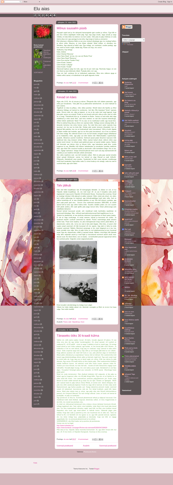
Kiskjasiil (128, 191)
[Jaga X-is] (98, 83)
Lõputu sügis (129, 159)
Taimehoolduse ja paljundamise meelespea (47, 53)
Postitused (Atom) (90, 452)
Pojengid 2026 (129, 332)
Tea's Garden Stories (129, 339)
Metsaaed (128, 239)
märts (36, 94)
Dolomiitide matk (130, 342)
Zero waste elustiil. (130, 241)
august (36, 119)
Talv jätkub (64, 185)
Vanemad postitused (107, 446)
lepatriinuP (129, 219)
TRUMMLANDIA (130, 366)
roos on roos (129, 312)
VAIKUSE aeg (129, 185)
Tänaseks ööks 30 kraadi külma (78, 335)
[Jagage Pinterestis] (102, 83)
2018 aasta (128, 203)
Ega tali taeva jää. (130, 104)
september (37, 115)
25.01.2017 (128, 281)
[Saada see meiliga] (93, 83)
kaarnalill (128, 165)
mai (35, 88)
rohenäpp (128, 303)
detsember (37, 105)
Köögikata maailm (131, 209)
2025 (126, 322)
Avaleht (86, 446)
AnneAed (128, 130)
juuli (35, 122)
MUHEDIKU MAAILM (129, 260)
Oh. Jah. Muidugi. (131, 295)
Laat (126, 86)
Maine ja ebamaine (131, 297)
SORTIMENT (38, 72)
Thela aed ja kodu (131, 348)
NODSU (127, 287)
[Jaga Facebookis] (100, 83)
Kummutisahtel (130, 201)
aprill (35, 91)
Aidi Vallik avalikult (132, 120)
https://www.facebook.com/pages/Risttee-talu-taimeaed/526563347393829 (82, 428)
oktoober (37, 112)
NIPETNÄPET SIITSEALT (129, 278)
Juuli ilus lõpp (129, 350)
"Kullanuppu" (129, 305)
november (37, 108)
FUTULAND (129, 140)
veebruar (37, 98)
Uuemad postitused (65, 446)
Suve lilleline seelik (132, 320)
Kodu (35, 463)
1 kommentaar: (83, 319)
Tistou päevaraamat (132, 356)
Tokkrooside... (129, 313)
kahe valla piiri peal (132, 173)
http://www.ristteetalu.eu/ (65, 425)
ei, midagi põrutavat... (131, 175)
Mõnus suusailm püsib (72, 28)
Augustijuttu (128, 167)
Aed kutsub (129, 92)
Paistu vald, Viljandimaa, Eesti (73, 322)
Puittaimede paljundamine (47, 64)
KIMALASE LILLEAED (129, 182)
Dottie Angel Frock (130, 94)
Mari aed (128, 229)
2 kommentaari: (83, 83)
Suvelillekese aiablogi (129, 329)
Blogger (96, 469)
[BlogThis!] (95, 83)
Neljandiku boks (130, 269)
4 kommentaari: (83, 439)
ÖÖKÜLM (128, 263)
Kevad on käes (66, 97)
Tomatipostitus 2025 (131, 271)
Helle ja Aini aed (130, 157)
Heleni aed (128, 150)
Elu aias (41, 8)
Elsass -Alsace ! (130, 114)
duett (126, 368)
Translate (130, 44)
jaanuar (36, 102)
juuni (35, 84)
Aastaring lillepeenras (129, 83)
